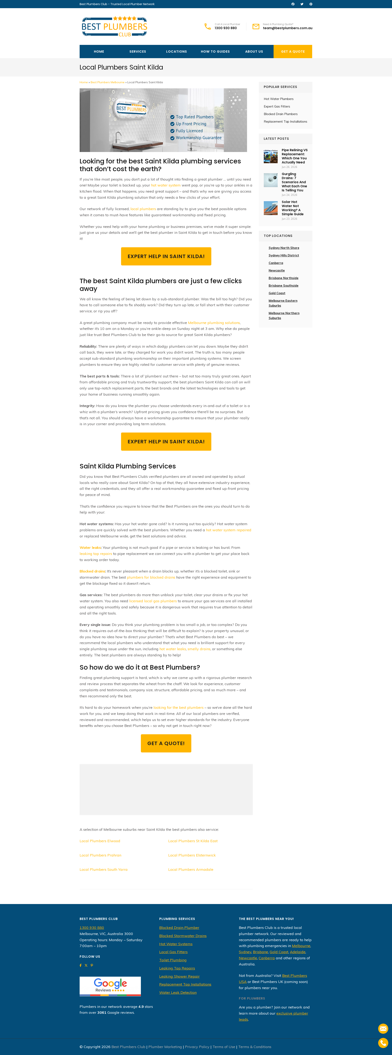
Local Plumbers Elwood (100, 841)
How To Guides (215, 51)
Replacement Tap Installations (285, 121)
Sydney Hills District (284, 255)
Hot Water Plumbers (279, 99)
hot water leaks (172, 649)
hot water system (166, 185)
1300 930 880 (226, 28)
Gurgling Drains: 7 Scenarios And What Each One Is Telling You (294, 182)
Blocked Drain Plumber (179, 927)
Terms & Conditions (254, 1046)
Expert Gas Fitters (277, 106)
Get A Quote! (166, 743)
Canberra (267, 958)
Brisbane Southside (283, 285)
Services (137, 51)
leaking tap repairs (96, 553)
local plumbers (143, 208)
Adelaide (297, 952)
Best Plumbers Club (128, 1046)
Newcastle (277, 270)
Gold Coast (277, 293)
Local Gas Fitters (173, 952)
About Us (254, 51)
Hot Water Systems (176, 944)
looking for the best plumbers (179, 707)
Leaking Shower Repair (179, 976)
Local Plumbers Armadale (190, 869)
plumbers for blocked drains (151, 577)
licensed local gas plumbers (153, 601)
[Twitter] (86, 965)
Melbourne (301, 945)
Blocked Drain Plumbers (281, 114)
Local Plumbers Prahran (100, 855)
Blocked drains (92, 571)
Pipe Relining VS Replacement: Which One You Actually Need (295, 156)
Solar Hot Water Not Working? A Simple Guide (293, 208)
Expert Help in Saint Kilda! (166, 256)
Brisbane (260, 952)
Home (99, 51)
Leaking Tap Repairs (177, 968)
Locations (176, 51)
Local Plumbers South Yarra (104, 869)
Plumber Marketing (165, 1046)
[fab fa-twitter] (302, 4)
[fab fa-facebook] (293, 4)
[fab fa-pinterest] (311, 4)
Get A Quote (293, 51)
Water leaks (90, 547)
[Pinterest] (92, 965)
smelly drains (199, 649)
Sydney (245, 952)
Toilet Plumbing (173, 960)
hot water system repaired (228, 530)
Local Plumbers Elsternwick (192, 855)
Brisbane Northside (283, 278)
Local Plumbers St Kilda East (193, 841)
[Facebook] (80, 965)
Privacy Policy (197, 1046)
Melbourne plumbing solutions (214, 322)
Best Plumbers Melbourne (108, 82)
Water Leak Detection (178, 992)
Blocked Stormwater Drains (183, 935)
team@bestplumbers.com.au (287, 28)
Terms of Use (224, 1046)
